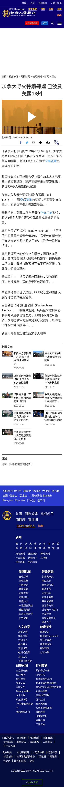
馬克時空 (46, 613)
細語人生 (46, 622)
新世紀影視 (20, 760)
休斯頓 (56, 491)
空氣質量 (51, 161)
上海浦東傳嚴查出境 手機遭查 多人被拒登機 (22, 379)
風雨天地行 (41, 703)
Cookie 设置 (32, 782)
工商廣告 (40, 724)
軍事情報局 (47, 601)
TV (45, 23)
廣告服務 (34, 741)
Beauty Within (23, 691)
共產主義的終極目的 (46, 683)
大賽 (32, 3)
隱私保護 (48, 737)
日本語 (31, 500)
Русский (20, 500)
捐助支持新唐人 (26, 525)
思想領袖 (46, 593)
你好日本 (20, 674)
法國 (5, 495)
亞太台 (23, 495)
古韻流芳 (22, 640)
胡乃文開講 (46, 640)
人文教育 (24, 626)
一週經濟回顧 (26, 605)
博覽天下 (32, 557)
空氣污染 (46, 212)
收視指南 (35, 737)
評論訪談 (48, 571)
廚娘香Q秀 (21, 699)
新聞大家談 (47, 576)
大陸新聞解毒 (49, 618)
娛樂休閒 (22, 665)
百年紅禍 (40, 699)
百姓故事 (40, 712)
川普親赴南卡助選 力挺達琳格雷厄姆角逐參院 (53, 416)
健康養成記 (46, 644)
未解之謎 (22, 631)
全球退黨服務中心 (26, 756)
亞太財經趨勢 (26, 613)
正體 (53, 3)
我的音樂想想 (23, 712)
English (47, 495)
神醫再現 (44, 648)
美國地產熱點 (25, 660)
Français (7, 500)
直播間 (33, 519)
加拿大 (27, 491)
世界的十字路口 (50, 609)
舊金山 (13, 495)
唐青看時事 (47, 605)
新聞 (46, 76)
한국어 (41, 500)
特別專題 (42, 665)
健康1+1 (44, 631)
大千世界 (20, 695)
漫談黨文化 (41, 716)
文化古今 (22, 656)
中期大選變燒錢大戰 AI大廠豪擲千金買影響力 (53, 398)
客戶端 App (9, 745)
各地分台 (43, 3)
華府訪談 (23, 601)
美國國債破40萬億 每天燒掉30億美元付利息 (22, 416)
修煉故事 (40, 720)
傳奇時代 (40, 674)
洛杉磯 (37, 491)
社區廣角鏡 (24, 609)
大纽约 (17, 491)
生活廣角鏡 (22, 670)
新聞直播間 (32, 23)
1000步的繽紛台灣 (24, 705)
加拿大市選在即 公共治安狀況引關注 (53, 357)
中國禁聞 (23, 584)
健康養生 (46, 626)
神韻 (24, 3)
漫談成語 (22, 648)
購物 (40, 525)
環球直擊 (23, 580)
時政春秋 (46, 589)
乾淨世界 (52, 752)
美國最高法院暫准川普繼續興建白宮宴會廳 (22, 435)
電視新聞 (25, 76)
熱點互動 (46, 580)
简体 (59, 3)
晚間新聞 (37, 76)
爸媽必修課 (24, 652)
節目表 (20, 519)
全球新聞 (23, 576)
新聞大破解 (47, 597)
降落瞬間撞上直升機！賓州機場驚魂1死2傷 (22, 398)
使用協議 (8, 741)
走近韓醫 (44, 652)
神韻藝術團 (23, 752)
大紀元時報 (38, 752)
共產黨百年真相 (44, 679)
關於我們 (21, 737)
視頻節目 (13, 76)
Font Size (48, 142)
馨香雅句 (22, 644)
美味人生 (20, 687)
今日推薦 (20, 557)
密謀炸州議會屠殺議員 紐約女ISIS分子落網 (53, 379)
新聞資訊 (31, 514)
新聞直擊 (23, 593)
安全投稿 (21, 741)
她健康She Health (49, 636)
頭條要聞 (20, 553)
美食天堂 (20, 683)
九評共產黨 (41, 691)
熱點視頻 (32, 553)
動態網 (53, 756)
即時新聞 (45, 553)
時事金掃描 (47, 584)
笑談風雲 (22, 636)
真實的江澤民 (43, 695)
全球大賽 (32, 562)
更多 (32, 760)
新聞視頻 (25, 571)
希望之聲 (8, 756)
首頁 (4, 76)
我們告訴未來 (43, 670)
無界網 (6, 760)
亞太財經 (23, 618)
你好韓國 (20, 679)
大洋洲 (46, 491)
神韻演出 (20, 562)
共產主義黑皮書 (44, 707)
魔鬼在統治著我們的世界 (48, 687)
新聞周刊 (23, 597)
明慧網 (42, 756)
